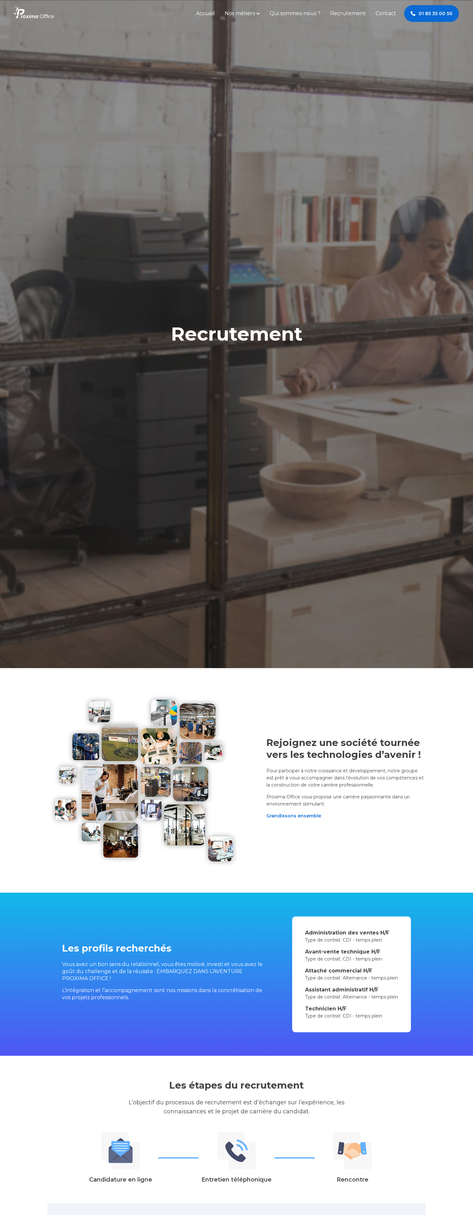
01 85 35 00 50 (435, 13)
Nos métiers (240, 13)
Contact (386, 13)
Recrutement (348, 13)
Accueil (205, 13)
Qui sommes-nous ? (295, 13)
